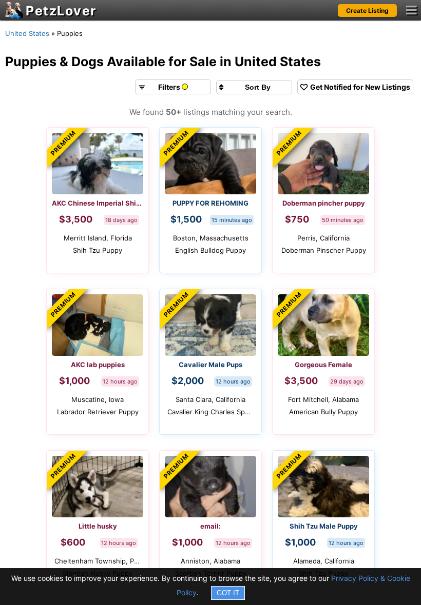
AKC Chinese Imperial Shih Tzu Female (97, 203)
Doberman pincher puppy (323, 203)
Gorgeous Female (323, 364)
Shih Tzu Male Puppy (324, 526)
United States (27, 33)
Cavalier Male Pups (210, 364)
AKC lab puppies (98, 364)
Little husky (98, 526)
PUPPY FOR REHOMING (210, 203)
